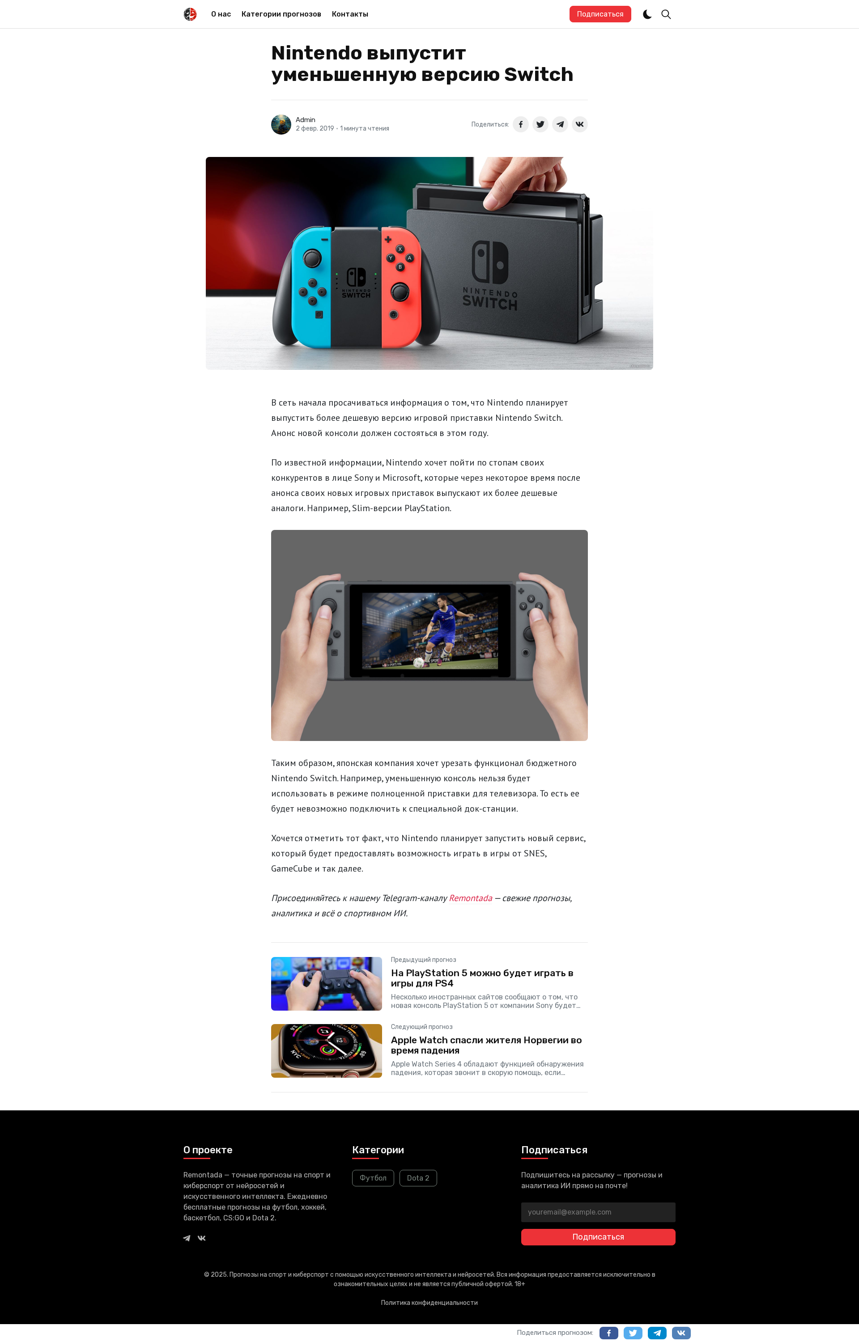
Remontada (470, 898)
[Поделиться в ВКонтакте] (580, 124)
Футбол (373, 1178)
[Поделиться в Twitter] (540, 124)
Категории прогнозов (281, 14)
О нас (221, 14)
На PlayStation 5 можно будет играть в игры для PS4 (482, 978)
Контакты (350, 14)
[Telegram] (186, 1238)
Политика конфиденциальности (429, 1303)
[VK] (201, 1238)
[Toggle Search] (666, 14)
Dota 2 (418, 1178)
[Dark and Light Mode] (647, 14)
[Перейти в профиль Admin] (281, 124)
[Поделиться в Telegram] (560, 124)
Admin (305, 120)
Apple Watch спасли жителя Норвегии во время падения (486, 1045)
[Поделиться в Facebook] (521, 124)
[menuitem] (221, 14)
